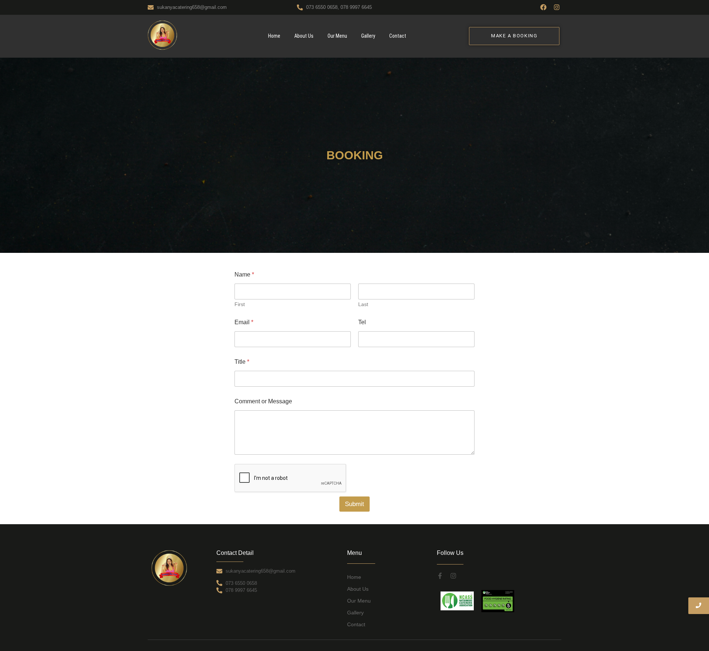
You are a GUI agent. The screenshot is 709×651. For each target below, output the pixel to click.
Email (243, 322)
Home (274, 36)
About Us (304, 36)
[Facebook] (543, 7)
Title (241, 362)
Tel (362, 322)
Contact (397, 36)
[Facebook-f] (440, 576)
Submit (354, 504)
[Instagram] (557, 7)
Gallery (368, 36)
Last (363, 304)
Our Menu (337, 36)
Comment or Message (263, 401)
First (239, 304)
